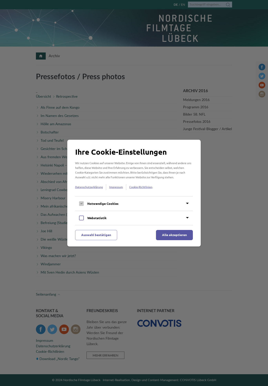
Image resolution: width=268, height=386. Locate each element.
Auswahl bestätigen (96, 235)
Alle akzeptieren (174, 235)
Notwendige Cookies (103, 203)
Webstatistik (97, 218)
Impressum (116, 187)
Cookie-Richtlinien (140, 187)
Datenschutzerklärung (89, 187)
